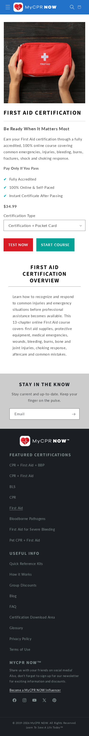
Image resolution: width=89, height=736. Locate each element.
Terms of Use (19, 649)
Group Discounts (23, 585)
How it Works (20, 574)
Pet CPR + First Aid (24, 540)
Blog (12, 596)
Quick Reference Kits (26, 564)
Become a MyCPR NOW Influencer (35, 690)
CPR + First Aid (21, 476)
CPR (12, 497)
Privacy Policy (20, 639)
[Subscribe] (73, 414)
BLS (12, 487)
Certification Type (19, 215)
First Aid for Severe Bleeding (32, 529)
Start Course (55, 245)
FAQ (12, 607)
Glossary (16, 628)
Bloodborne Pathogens (27, 519)
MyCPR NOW (39, 722)
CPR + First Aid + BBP (27, 465)
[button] (7, 7)
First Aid (16, 508)
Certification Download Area (32, 617)
